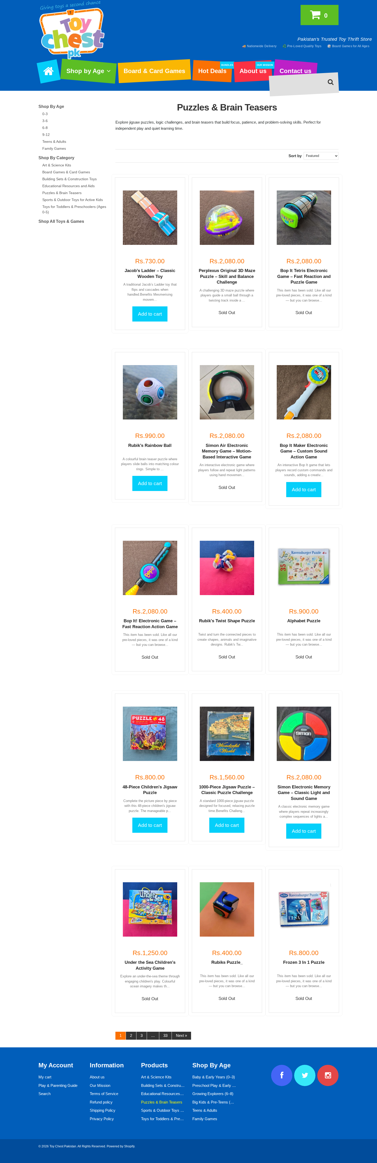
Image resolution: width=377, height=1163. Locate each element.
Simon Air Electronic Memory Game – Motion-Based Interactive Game (227, 451)
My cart (44, 1077)
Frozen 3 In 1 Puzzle (303, 962)
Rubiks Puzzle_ (227, 962)
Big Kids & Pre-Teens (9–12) (216, 1102)
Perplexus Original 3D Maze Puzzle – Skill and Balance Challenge (227, 276)
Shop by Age (85, 70)
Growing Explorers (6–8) (212, 1093)
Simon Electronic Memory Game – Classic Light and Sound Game (303, 793)
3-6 (45, 121)
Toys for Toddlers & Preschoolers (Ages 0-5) (178, 1119)
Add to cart (150, 314)
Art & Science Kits (56, 165)
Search (44, 1093)
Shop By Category (56, 158)
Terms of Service (104, 1093)
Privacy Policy (102, 1119)
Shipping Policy (102, 1110)
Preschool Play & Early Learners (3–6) (224, 1085)
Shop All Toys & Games (61, 221)
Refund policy (101, 1102)
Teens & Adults (54, 141)
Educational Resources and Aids (68, 186)
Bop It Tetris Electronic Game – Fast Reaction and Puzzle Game (304, 276)
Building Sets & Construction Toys (69, 179)
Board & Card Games (154, 70)
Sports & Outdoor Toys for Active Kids (72, 200)
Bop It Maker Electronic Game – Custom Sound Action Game (304, 451)
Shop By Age (51, 106)
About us (256, 69)
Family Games (54, 148)
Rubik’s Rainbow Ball (150, 445)
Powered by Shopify (120, 1146)
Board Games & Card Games (66, 172)
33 (165, 1035)
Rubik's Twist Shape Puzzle (227, 620)
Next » (181, 1035)
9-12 (46, 135)
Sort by (295, 156)
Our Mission (100, 1085)
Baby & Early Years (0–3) (213, 1077)
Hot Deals (215, 69)
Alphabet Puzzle (303, 620)
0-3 (45, 114)
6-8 (45, 128)
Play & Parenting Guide (57, 1085)
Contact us (295, 70)
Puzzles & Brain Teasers (62, 193)
